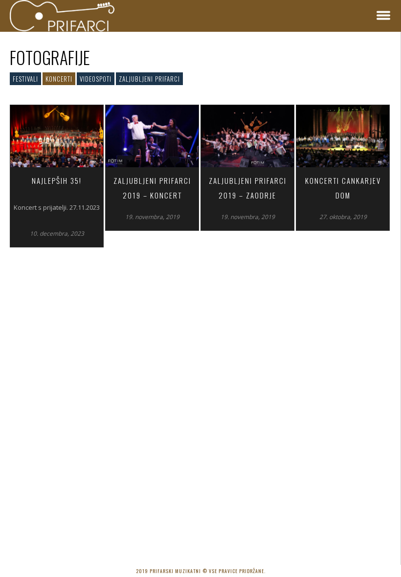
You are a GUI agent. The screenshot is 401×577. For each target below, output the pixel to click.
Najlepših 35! (57, 180)
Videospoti (95, 79)
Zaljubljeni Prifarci (149, 79)
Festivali (25, 79)
